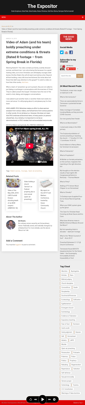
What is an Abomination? (68, 123)
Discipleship (65, 291)
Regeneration (76, 365)
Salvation (76, 369)
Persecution (65, 352)
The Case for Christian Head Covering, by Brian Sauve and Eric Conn (71, 214)
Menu (4, 17)
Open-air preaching (35, 171)
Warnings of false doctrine (70, 393)
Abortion (64, 271)
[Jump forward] (49, 399)
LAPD (72, 340)
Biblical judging (66, 279)
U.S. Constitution (67, 389)
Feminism (76, 324)
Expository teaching (68, 320)
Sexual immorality (67, 377)
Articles (64, 275)
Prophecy (73, 360)
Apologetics (75, 271)
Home (4, 26)
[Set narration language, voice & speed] (54, 399)
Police (73, 356)
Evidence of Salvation (68, 316)
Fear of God (65, 324)
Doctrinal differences (68, 295)
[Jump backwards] (35, 399)
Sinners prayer (66, 381)
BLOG (10, 26)
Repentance (65, 369)
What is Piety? (65, 182)
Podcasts (76, 352)
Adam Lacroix (15, 171)
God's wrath (65, 328)
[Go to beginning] (31, 399)
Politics (63, 360)
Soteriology (65, 385)
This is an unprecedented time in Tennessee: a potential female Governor (71, 103)
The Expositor (42, 6)
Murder (64, 344)
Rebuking (64, 365)
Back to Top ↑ (78, 403)
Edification (77, 299)
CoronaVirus (65, 287)
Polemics (64, 356)
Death (75, 287)
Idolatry (64, 340)
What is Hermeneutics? (68, 97)
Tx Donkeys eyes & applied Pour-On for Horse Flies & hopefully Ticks (71, 199)
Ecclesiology (65, 299)
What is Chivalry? (66, 192)
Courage (24, 171)
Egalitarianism (66, 304)
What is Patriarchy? (66, 151)
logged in (18, 245)
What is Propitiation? (67, 155)
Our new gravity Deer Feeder (70, 119)
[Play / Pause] (42, 399)
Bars (71, 275)
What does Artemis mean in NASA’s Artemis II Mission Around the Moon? (71, 223)
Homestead (71, 336)
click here (25, 82)
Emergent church (67, 308)
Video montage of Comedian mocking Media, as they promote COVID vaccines (71, 112)
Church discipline (67, 283)
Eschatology (65, 312)
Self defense (66, 373)
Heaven (78, 332)
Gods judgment (66, 332)
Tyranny (76, 385)
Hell (62, 336)
